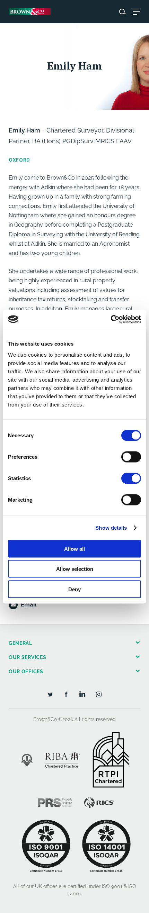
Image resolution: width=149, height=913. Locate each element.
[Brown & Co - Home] (30, 11)
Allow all (74, 548)
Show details (111, 528)
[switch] (131, 456)
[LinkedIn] (82, 694)
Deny (74, 589)
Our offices (26, 671)
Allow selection (74, 569)
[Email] (13, 604)
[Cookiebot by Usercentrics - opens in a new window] (110, 319)
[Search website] (122, 11)
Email (28, 604)
